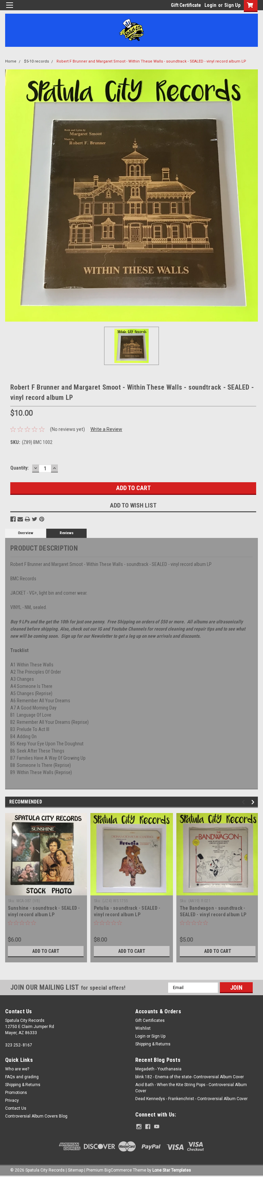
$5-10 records (36, 61)
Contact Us (15, 1108)
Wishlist (143, 1028)
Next (253, 801)
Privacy (12, 1100)
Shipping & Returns (153, 1044)
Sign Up (232, 5)
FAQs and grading (22, 1076)
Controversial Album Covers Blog (36, 1116)
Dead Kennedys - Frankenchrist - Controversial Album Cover (191, 1098)
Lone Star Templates (171, 1170)
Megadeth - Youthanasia (158, 1069)
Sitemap (75, 1170)
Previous (244, 801)
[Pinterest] (42, 519)
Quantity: (19, 468)
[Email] (20, 519)
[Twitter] (34, 519)
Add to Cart (45, 951)
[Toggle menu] (9, 9)
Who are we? (17, 1069)
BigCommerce (118, 1170)
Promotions (16, 1092)
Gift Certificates (150, 1020)
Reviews (67, 533)
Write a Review (106, 429)
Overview (25, 533)
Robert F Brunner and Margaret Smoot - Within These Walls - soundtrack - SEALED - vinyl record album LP (151, 61)
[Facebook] (13, 519)
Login (210, 5)
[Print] (27, 519)
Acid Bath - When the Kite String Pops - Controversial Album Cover (191, 1087)
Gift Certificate (186, 5)
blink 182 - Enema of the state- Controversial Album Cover (189, 1076)
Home (10, 61)
